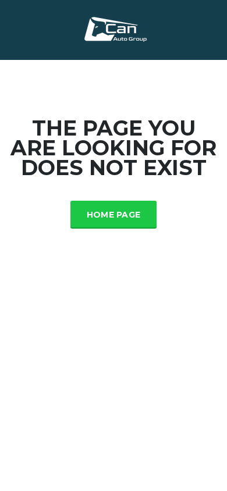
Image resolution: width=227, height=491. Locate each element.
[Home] (114, 28)
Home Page (114, 214)
